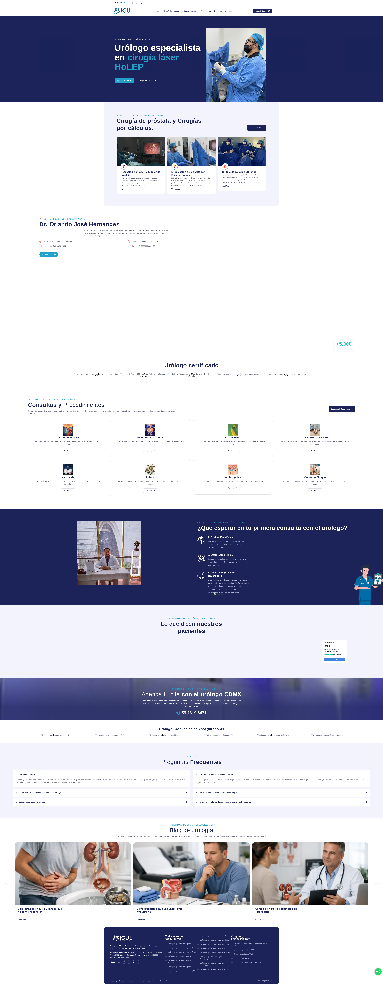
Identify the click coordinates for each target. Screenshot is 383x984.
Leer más (22, 920)
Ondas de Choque (315, 477)
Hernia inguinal (233, 477)
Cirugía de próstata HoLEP (244, 950)
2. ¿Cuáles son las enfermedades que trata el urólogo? (39, 793)
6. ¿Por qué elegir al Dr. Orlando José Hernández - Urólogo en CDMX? (225, 802)
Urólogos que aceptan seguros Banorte (180, 961)
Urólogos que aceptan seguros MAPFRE (215, 948)
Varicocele (68, 477)
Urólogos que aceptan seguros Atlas (182, 952)
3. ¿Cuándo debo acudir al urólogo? (31, 802)
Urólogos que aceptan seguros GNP (181, 971)
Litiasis (150, 477)
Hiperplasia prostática (150, 437)
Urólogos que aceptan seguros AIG (181, 944)
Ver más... (125, 189)
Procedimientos (207, 11)
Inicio (158, 11)
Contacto (229, 11)
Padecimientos (190, 11)
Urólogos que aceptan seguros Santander (212, 964)
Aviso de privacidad (264, 981)
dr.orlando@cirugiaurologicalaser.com (138, 3)
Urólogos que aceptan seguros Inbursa (215, 940)
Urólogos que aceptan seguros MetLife (215, 953)
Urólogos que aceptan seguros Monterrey (212, 958)
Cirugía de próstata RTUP (243, 954)
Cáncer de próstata (68, 437)
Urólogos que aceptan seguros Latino (214, 944)
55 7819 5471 (117, 3)
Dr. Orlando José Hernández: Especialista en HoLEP (251, 945)
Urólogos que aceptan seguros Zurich (214, 969)
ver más (174, 186)
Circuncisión (232, 437)
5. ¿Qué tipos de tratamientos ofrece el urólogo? (216, 793)
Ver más (67, 451)
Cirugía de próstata (171, 11)
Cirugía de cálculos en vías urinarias (247, 962)
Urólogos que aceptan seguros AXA (181, 956)
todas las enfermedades (340, 409)
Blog (220, 11)
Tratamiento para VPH (315, 437)
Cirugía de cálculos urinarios (188, 172)
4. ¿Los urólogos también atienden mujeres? (215, 774)
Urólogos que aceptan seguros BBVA (182, 967)
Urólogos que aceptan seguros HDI (213, 936)
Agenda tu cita (262, 11)
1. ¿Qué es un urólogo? (26, 774)
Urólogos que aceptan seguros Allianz (182, 948)
